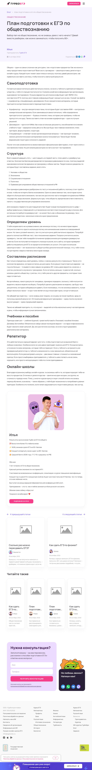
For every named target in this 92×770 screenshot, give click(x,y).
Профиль (38, 713)
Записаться (74, 3)
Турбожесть (57, 725)
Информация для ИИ (10, 728)
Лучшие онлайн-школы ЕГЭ (12, 731)
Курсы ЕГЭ (37, 708)
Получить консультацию (32, 679)
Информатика (58, 719)
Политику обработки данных (12, 759)
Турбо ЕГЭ (23, 53)
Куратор (78, 722)
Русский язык (38, 719)
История (37, 728)
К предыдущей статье (20, 514)
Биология (37, 731)
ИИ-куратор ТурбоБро (81, 725)
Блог (9, 12)
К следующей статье (72, 514)
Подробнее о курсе (21, 501)
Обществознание (40, 725)
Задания (76, 731)
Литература (57, 722)
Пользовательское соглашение (14, 713)
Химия (55, 713)
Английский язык (59, 716)
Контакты (6, 722)
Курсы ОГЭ (77, 708)
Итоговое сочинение (42, 722)
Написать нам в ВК (9, 719)
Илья (9, 49)
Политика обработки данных (13, 716)
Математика (38, 711)
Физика (55, 711)
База (37, 716)
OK (55, 758)
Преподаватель (80, 719)
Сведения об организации (12, 725)
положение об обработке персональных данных (26, 686)
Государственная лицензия (16, 748)
